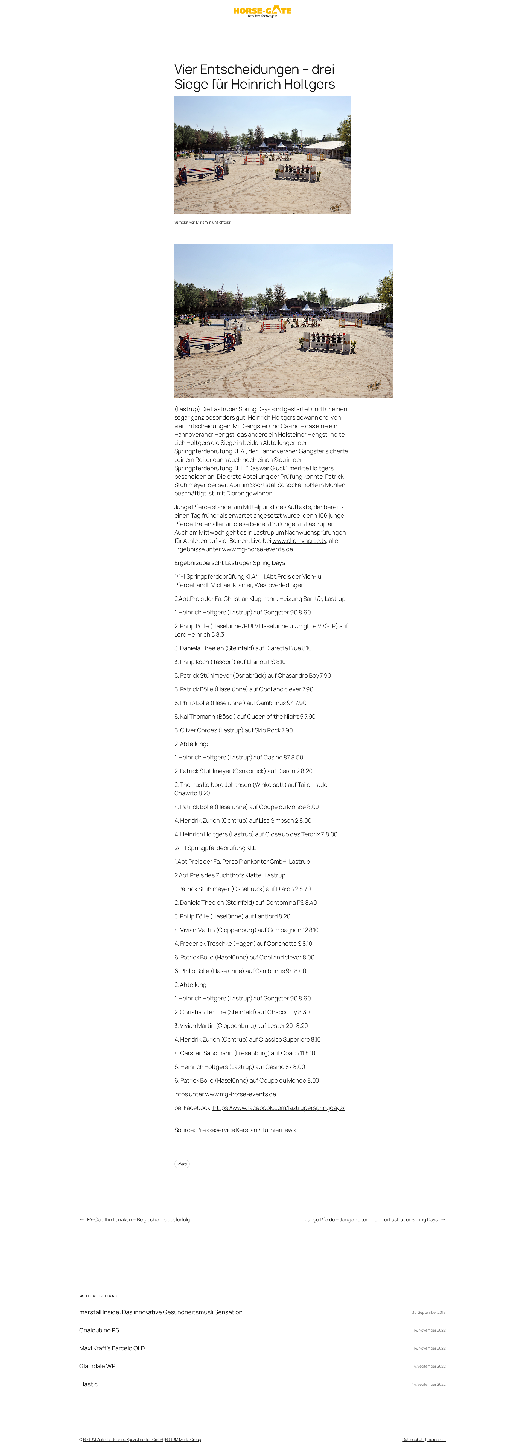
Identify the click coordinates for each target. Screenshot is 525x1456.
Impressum (436, 1439)
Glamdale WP (97, 1366)
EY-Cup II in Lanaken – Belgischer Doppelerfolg (138, 1219)
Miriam (202, 222)
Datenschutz (413, 1439)
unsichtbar (221, 222)
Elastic (88, 1384)
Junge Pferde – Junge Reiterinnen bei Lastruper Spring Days (371, 1219)
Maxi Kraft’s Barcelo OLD (112, 1348)
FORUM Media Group (183, 1439)
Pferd (182, 1164)
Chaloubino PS (99, 1330)
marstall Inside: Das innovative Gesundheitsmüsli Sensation (161, 1312)
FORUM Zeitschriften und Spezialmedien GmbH (123, 1439)
